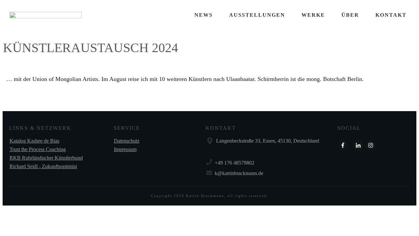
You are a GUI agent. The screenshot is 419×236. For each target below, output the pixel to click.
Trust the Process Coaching (37, 149)
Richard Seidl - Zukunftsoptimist (43, 166)
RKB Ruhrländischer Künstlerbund (46, 158)
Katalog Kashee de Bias (34, 141)
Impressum (125, 149)
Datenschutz (126, 141)
